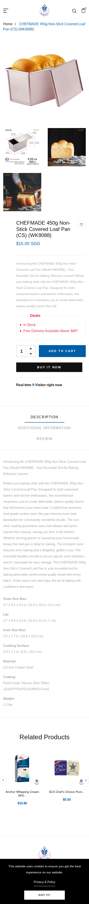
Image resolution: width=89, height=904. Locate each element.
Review (44, 439)
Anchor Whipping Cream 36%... (22, 793)
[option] (22, 783)
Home (8, 24)
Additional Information (44, 428)
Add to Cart (62, 351)
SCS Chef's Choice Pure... (67, 792)
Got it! (44, 895)
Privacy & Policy (44, 882)
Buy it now (49, 367)
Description (45, 417)
